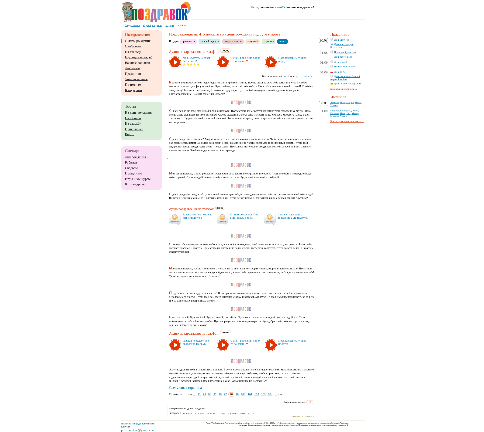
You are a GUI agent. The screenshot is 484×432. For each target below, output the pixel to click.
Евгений (334, 113)
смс (285, 76)
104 (270, 394)
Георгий (334, 110)
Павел (358, 102)
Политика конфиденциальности (137, 423)
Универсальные (136, 79)
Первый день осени (344, 66)
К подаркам (133, 90)
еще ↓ (282, 41)
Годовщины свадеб (138, 57)
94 (209, 394)
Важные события (137, 63)
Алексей (334, 102)
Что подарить (135, 184)
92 (199, 394)
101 (250, 394)
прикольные (188, 41)
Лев (349, 113)
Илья (342, 102)
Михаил (334, 116)
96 (220, 394)
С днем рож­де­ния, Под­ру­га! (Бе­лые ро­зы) (244, 216)
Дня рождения (135, 157)
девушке (211, 413)
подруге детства (233, 41)
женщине (187, 413)
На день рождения (138, 112)
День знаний (340, 62)
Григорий (345, 110)
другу (251, 413)
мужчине (200, 413)
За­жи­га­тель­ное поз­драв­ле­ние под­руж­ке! (198, 216)
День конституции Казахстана (342, 46)
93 (204, 394)
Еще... (129, 134)
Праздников (133, 173)
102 (256, 394)
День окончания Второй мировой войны (345, 78)
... (194, 394)
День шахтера (341, 40)
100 (243, 394)
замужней (252, 41)
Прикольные (134, 129)
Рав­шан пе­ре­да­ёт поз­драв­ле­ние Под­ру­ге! (196, 342)
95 (214, 394)
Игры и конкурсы (137, 179)
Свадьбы (131, 168)
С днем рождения (137, 41)
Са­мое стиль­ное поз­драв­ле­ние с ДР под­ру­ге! (293, 216)
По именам (133, 84)
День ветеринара (343, 57)
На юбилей (133, 118)
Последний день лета (345, 52)
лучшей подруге (209, 41)
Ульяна (334, 105)
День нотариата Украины (347, 83)
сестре (222, 413)
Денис (354, 110)
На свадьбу (133, 52)
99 (237, 394)
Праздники (133, 74)
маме (242, 413)
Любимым (132, 68)
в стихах (304, 76)
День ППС (339, 72)
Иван (342, 113)
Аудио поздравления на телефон (193, 52)
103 (263, 394)
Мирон (350, 102)
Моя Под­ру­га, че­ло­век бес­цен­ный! (196, 59)
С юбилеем (133, 46)
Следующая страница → (187, 388)
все (312, 76)
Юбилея (131, 162)
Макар (355, 113)
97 (225, 394)
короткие (269, 41)
